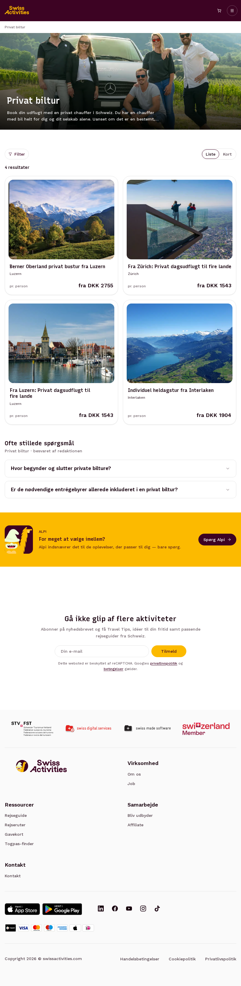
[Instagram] (143, 909)
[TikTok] (157, 909)
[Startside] (17, 10)
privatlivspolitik (163, 663)
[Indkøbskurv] (219, 10)
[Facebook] (115, 909)
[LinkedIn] (101, 909)
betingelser (113, 669)
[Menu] (232, 10)
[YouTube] (129, 909)
